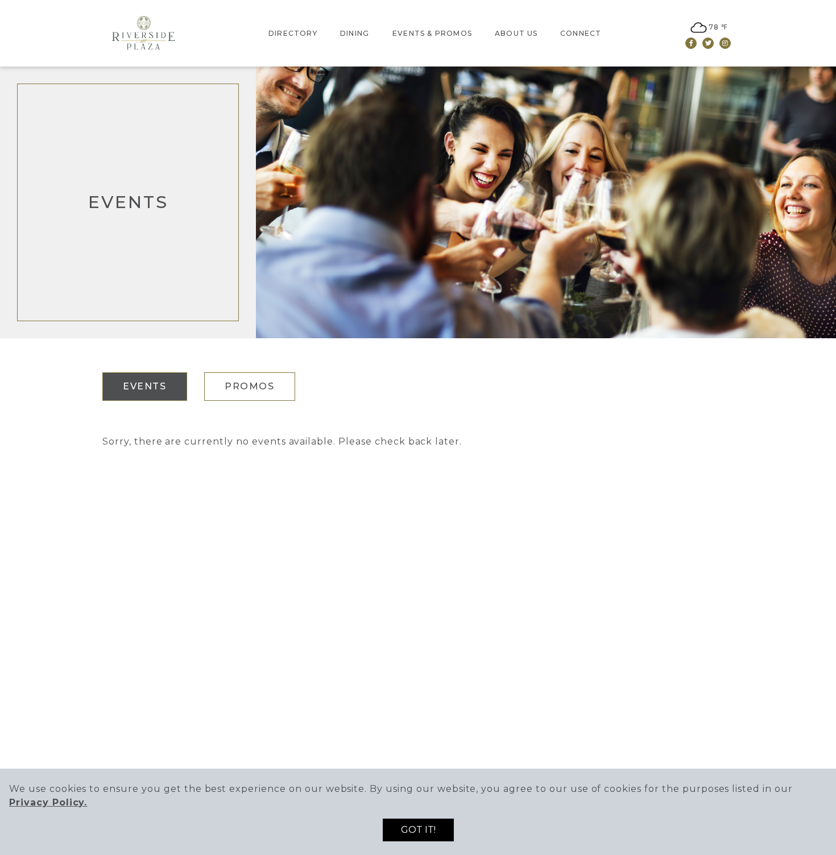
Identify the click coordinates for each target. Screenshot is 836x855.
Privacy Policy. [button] (48, 802)
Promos (250, 386)
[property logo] (145, 32)
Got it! (418, 829)
